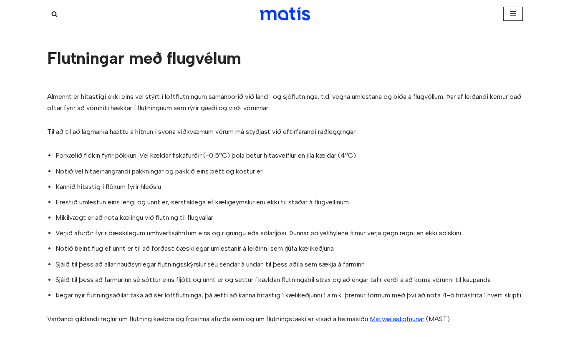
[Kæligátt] (285, 14)
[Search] (54, 14)
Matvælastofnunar (397, 319)
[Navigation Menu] (513, 14)
